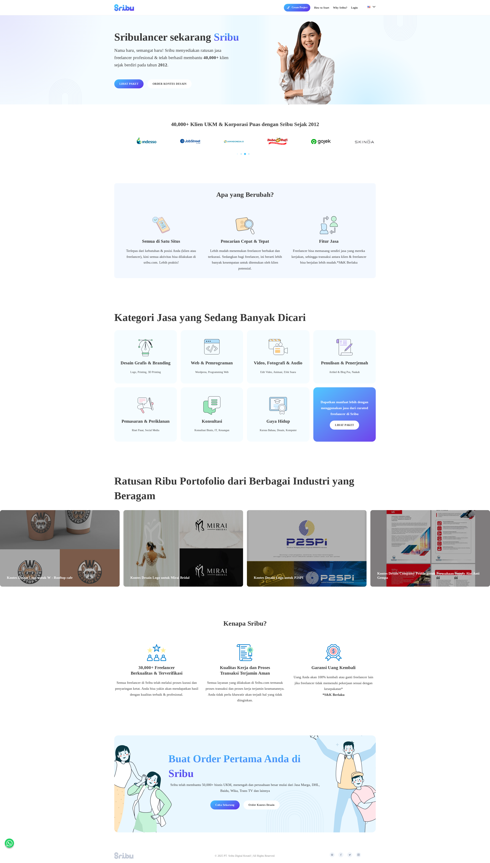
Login (354, 7)
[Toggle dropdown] (288, 7)
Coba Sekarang (224, 804)
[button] (241, 154)
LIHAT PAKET (129, 83)
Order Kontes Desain (261, 804)
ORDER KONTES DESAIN (170, 83)
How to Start (321, 7)
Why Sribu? (340, 7)
